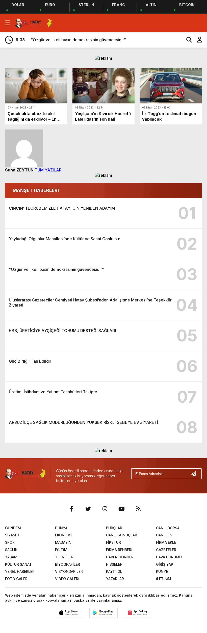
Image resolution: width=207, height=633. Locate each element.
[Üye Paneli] (197, 40)
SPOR (10, 542)
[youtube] (121, 509)
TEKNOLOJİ (65, 557)
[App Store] (69, 613)
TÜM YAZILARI (49, 169)
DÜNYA (61, 528)
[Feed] (138, 509)
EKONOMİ (63, 535)
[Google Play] (103, 613)
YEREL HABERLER (20, 571)
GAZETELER (166, 550)
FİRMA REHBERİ (119, 550)
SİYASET (12, 535)
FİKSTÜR (113, 542)
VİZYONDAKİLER (69, 571)
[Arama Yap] (187, 40)
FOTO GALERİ (17, 579)
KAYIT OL (114, 571)
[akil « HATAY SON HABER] (33, 22)
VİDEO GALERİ (67, 579)
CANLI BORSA (167, 528)
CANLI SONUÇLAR (121, 535)
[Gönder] (196, 473)
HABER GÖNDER (120, 557)
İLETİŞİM (163, 579)
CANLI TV (164, 535)
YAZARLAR (115, 579)
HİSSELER (114, 564)
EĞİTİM (61, 550)
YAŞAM (11, 557)
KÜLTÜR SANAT (18, 564)
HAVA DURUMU (169, 557)
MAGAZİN (63, 542)
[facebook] (71, 509)
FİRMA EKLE (166, 542)
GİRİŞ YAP (164, 564)
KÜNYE (162, 571)
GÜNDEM (13, 528)
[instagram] (104, 509)
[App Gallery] (138, 613)
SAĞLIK (11, 550)
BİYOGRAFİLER (67, 564)
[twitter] (88, 509)
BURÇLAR (114, 528)
